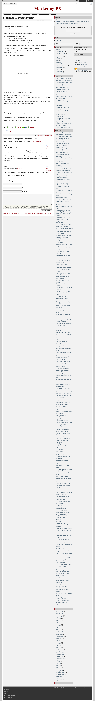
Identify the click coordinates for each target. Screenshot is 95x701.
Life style (7, 14)
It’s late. (58, 204)
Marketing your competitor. (63, 170)
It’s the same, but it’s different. (63, 102)
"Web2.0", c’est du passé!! (62, 476)
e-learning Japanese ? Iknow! (63, 320)
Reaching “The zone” (61, 296)
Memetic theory (60, 588)
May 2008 (58, 665)
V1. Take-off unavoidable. (62, 368)
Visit (5, 693)
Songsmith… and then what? (63, 239)
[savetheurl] (31, 127)
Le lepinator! (59, 505)
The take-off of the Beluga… (63, 356)
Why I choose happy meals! (63, 361)
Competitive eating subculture (63, 268)
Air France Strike (60, 548)
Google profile (60, 20)
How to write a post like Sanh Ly (64, 393)
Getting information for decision (64, 176)
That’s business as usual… (62, 341)
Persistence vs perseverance (63, 127)
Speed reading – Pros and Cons (64, 557)
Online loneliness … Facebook (63, 530)
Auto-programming (61, 300)
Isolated (58, 312)
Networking (59, 597)
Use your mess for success (63, 221)
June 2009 (58, 642)
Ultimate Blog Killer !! (61, 586)
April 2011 (58, 620)
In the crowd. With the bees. (63, 255)
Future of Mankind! (61, 424)
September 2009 (60, 636)
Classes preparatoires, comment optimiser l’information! (62, 462)
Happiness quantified (61, 284)
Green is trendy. (60, 570)
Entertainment (44, 14)
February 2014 (59, 611)
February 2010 (59, 631)
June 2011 (58, 618)
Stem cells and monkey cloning (64, 528)
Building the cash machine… (63, 298)
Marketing (26, 14)
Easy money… (59, 442)
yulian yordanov (74, 687)
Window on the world (61, 197)
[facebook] (18, 127)
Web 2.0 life (59, 568)
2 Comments (49, 20)
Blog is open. (59, 451)
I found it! (58, 285)
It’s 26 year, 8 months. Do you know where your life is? (36, 213)
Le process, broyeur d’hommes (64, 469)
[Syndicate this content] (75, 69)
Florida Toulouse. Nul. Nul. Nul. (64, 408)
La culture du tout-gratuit (62, 512)
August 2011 (59, 617)
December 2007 (60, 672)
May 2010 (58, 626)
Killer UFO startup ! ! (61, 514)
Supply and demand (61, 562)
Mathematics (59, 64)
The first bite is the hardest (63, 291)
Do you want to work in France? (64, 392)
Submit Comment (46, 210)
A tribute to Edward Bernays (11, 213)
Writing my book (60, 100)
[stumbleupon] (26, 127)
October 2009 (59, 635)
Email (23, 188)
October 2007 (59, 676)
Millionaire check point (62, 66)
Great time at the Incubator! (63, 438)
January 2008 (59, 671)
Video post (58, 526)
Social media (41, 135)
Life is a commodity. (61, 559)
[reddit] (12, 127)
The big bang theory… (61, 437)
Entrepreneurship (60, 53)
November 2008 (60, 654)
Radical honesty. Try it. (61, 120)
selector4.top (78, 57)
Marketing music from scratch (63, 534)
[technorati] (23, 127)
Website (24, 192)
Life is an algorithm (61, 598)
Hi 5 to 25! (58, 519)
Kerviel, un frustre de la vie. (63, 483)
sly (75, 64)
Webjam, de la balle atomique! (64, 471)
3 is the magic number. (62, 178)
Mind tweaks (16, 14)
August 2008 (59, 660)
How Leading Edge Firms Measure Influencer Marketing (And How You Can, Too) (64, 85)
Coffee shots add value (62, 440)
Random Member (10, 695)
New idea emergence (61, 482)
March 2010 (59, 629)
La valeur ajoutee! (60, 500)
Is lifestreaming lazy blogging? (64, 199)
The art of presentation (62, 420)
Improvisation (59, 57)
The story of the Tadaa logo (63, 210)
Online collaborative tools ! (63, 600)
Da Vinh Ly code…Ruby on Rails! (64, 516)
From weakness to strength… (63, 217)
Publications (83, 0)
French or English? (60, 517)
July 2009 (58, 640)
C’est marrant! (59, 449)
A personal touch (60, 167)
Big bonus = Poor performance (64, 122)
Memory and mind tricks (62, 219)
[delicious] (4, 127)
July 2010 (58, 622)
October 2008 (59, 656)
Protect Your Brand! (61, 566)
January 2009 (59, 651)
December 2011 (60, 613)
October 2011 (59, 615)
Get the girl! (59, 343)
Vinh (33, 20)
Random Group (10, 697)
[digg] (9, 127)
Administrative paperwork (62, 370)
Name (24, 184)
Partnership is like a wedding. (63, 212)
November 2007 (60, 674)
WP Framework (87, 687)
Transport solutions (61, 561)
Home (5, 3)
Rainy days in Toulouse (62, 444)
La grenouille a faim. (61, 359)
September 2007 (60, 678)
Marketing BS (47, 8)
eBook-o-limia (59, 318)
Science (53, 14)
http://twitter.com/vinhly (81, 70)
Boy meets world (60, 366)
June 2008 (58, 663)
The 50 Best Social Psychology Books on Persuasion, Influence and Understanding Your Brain (64, 80)
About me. (12, 3)
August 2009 (59, 638)
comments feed (37, 141)
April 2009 (58, 645)
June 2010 (58, 624)
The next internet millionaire (63, 564)
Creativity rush (59, 161)
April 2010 (58, 627)
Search (76, 43)
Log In (6, 691)
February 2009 (59, 649)
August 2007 (59, 680)
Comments (90, 0)
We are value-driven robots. (63, 332)
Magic (57, 60)
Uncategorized (48, 135)
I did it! (57, 606)
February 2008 (59, 669)
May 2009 (58, 644)
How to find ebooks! (61, 406)
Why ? (57, 604)
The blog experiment (61, 510)
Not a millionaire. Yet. (61, 602)
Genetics (58, 55)
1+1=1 (57, 410)
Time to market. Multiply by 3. (63, 169)
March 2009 (59, 647)
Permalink (19, 147)
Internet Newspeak (61, 415)
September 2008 (60, 658)
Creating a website (61, 543)
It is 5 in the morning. (61, 357)
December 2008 (60, 653)
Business (34, 14)
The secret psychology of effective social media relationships (62, 91)
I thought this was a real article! (64, 422)
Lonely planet (59, 584)
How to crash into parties (62, 571)
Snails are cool (59, 242)
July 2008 (58, 662)
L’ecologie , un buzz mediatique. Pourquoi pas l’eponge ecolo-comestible (64, 456)
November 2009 (60, 633)
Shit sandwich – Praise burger (63, 118)
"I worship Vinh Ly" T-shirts (63, 525)
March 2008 (59, 667)
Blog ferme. (59, 453)
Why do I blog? (59, 222)
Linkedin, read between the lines (64, 383)
